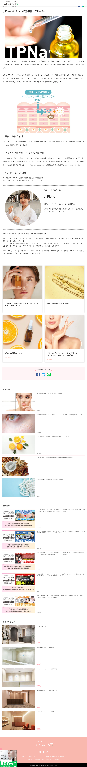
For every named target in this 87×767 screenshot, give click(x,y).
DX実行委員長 (37, 759)
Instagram (47, 752)
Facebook (43, 752)
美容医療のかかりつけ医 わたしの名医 (39, 765)
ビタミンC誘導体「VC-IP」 (14, 353)
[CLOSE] (84, 3)
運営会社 (31, 756)
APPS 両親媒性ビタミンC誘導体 (58, 303)
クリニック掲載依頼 (50, 756)
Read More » (8, 310)
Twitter (40, 752)
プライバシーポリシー (39, 756)
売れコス (30, 759)
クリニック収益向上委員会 (47, 759)
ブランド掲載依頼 (60, 756)
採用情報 (57, 759)
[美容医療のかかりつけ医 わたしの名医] (43, 745)
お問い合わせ (25, 756)
